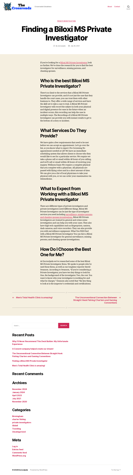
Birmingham (17, 416)
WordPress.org (19, 456)
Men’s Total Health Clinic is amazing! (28, 366)
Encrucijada (23, 470)
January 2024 (18, 392)
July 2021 (16, 398)
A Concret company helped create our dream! (32, 349)
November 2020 (19, 402)
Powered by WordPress (38, 470)
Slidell (15, 425)
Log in (15, 446)
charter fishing (19, 419)
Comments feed (19, 453)
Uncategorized (19, 432)
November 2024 (19, 389)
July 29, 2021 (75, 46)
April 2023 (17, 395)
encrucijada (62, 46)
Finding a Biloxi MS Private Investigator (30, 361)
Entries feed (17, 449)
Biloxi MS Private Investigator (73, 62)
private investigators (66, 21)
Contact (117, 6)
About (109, 6)
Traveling (16, 429)
